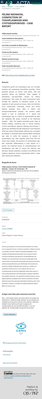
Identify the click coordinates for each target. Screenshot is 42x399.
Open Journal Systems (10, 363)
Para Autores (6, 355)
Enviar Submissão (9, 314)
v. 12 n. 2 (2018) (19, 6)
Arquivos (10, 6)
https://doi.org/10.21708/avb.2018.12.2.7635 (20, 75)
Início (3, 6)
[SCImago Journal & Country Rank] (14, 343)
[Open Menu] (2, 2)
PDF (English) (9, 210)
